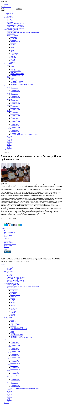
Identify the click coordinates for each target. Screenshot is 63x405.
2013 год (9, 137)
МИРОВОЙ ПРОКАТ (13, 31)
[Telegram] (12, 225)
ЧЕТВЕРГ (10, 20)
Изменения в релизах (10, 244)
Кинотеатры (7, 241)
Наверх (3, 264)
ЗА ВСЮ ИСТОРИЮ (16, 81)
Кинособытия (8, 245)
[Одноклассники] (9, 225)
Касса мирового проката (11, 29)
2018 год (9, 111)
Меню (2, 10)
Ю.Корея (12, 60)
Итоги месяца (14, 88)
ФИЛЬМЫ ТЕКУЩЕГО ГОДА (16, 23)
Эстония (12, 59)
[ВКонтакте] (7, 225)
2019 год (9, 105)
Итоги (5, 85)
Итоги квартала (14, 90)
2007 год (9, 146)
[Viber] (16, 225)
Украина (12, 56)
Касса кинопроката (9, 232)
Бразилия (13, 40)
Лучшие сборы (8, 63)
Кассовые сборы (8, 17)
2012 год (9, 139)
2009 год (9, 143)
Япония (12, 62)
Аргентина (13, 38)
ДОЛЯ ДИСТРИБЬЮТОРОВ (15, 28)
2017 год (9, 117)
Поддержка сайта (18, 261)
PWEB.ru (26, 261)
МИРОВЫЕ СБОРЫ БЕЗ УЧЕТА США (21, 84)
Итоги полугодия (15, 91)
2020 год (9, 99)
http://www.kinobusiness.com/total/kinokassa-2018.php (24, 134)
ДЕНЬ (9, 19)
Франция (13, 57)
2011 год (9, 140)
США (8, 77)
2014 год (9, 136)
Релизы (6, 231)
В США (9, 16)
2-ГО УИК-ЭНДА (15, 71)
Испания (12, 44)
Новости (6, 149)
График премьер (8, 13)
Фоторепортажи (8, 242)
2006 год (9, 148)
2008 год (9, 145)
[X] (14, 225)
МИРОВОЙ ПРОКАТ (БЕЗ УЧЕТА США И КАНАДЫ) (23, 32)
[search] (19, 9)
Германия (13, 43)
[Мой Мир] (21, 225)
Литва (12, 50)
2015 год (9, 128)
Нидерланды (14, 53)
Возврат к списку (5, 228)
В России (9, 14)
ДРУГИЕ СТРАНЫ (12, 35)
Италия (12, 46)
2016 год (9, 122)
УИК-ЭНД (10, 22)
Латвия (12, 48)
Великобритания (15, 41)
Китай (12, 47)
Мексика (12, 51)
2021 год (9, 93)
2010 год (9, 142)
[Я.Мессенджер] (5, 225)
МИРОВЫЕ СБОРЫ (16, 82)
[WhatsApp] (19, 225)
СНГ (8, 65)
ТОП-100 (13, 72)
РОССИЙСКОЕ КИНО (17, 74)
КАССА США (11, 34)
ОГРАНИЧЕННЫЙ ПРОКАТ (15, 26)
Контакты (6, 4)
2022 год (9, 87)
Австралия (13, 37)
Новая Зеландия (14, 54)
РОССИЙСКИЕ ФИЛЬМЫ (15, 25)
